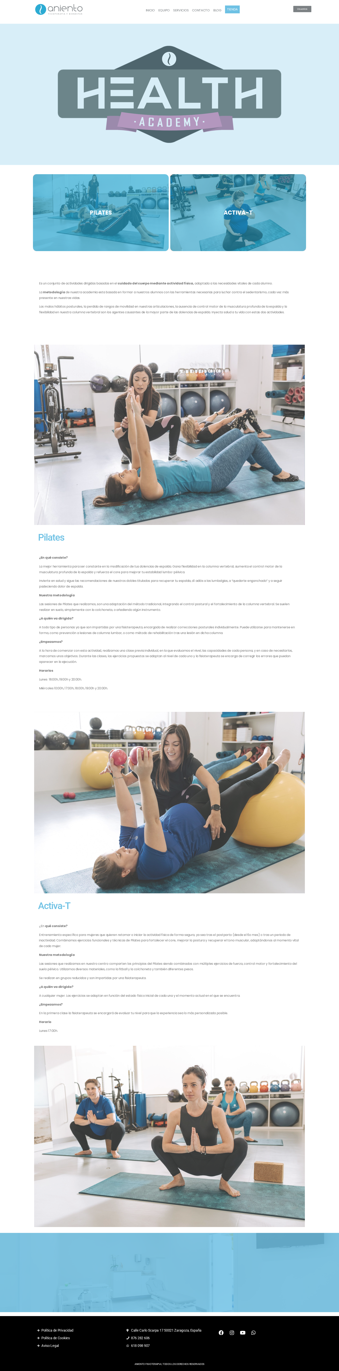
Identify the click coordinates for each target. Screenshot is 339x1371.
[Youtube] (243, 1332)
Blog (217, 10)
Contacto (201, 10)
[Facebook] (221, 1332)
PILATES (101, 213)
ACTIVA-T (238, 213)
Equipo (164, 10)
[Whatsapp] (253, 1332)
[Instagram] (232, 1332)
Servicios (181, 10)
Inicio (150, 10)
